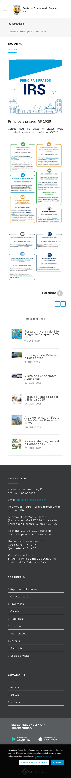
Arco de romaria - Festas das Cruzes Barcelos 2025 (41, 420)
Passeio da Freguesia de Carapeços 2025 (41, 442)
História (15, 626)
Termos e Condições (43, 756)
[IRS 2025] (35, 86)
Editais (14, 694)
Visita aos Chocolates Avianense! (40, 377)
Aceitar (57, 762)
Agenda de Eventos (23, 589)
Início (12, 31)
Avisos (14, 687)
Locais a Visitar (20, 655)
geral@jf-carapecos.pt (32, 499)
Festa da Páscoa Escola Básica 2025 (41, 398)
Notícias (41, 31)
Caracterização (19, 596)
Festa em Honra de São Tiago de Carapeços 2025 (41, 334)
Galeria (14, 611)
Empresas (16, 604)
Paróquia (15, 648)
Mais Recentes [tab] (35, 319)
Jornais (14, 641)
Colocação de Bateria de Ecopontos (41, 356)
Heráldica (16, 618)
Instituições (17, 633)
